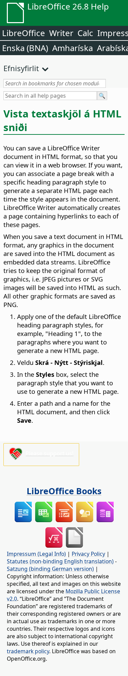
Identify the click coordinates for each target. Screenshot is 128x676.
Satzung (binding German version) (50, 569)
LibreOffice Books (64, 491)
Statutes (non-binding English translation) (60, 561)
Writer (61, 32)
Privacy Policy (88, 554)
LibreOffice (23, 32)
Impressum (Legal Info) (36, 554)
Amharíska (72, 47)
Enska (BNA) (25, 47)
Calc (85, 32)
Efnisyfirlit (21, 68)
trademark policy (28, 651)
